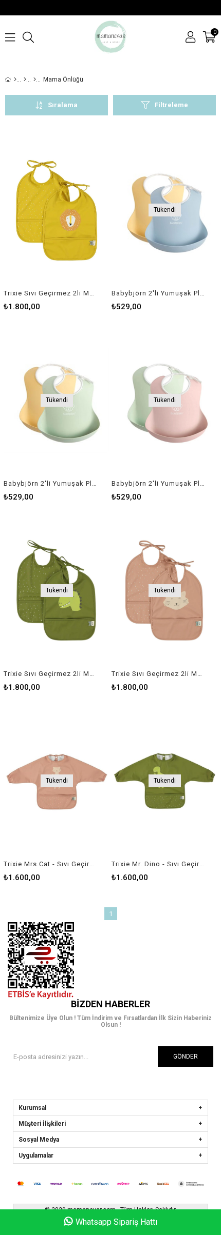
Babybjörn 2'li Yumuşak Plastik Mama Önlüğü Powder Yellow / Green (50, 483)
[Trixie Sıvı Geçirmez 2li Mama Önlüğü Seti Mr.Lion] (56, 210)
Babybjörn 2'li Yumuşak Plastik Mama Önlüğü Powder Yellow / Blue (158, 293)
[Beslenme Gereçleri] (34, 79)
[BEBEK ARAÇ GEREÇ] (25, 79)
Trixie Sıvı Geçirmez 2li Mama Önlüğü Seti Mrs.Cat (158, 674)
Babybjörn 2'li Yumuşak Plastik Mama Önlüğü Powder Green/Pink (158, 483)
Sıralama (63, 105)
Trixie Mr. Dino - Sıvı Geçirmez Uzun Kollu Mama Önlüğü (158, 864)
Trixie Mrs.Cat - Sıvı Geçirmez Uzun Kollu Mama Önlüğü (50, 864)
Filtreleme (171, 105)
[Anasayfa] (15, 79)
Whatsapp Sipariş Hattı (116, 1222)
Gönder (185, 1056)
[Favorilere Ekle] (57, 221)
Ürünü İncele (79, 221)
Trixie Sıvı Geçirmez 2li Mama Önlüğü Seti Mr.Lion (50, 293)
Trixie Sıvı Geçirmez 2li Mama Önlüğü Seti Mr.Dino (50, 674)
